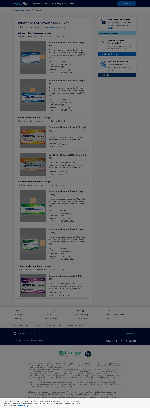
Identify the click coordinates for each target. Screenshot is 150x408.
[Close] (146, 402)
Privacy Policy (23, 406)
